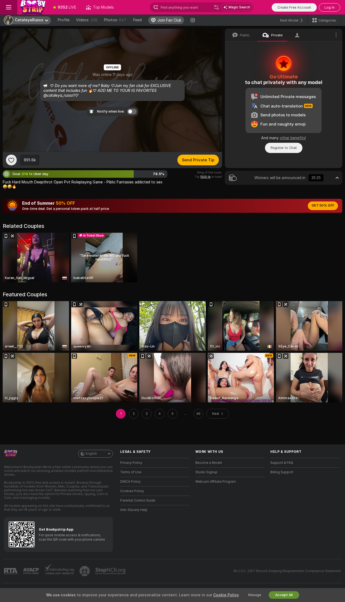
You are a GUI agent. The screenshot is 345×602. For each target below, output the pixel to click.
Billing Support (281, 472)
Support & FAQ (281, 463)
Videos (86, 20)
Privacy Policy (131, 463)
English (91, 453)
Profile (63, 20)
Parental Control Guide (137, 500)
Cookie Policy (226, 595)
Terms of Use (130, 472)
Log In (329, 7)
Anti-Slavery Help (133, 510)
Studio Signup (206, 472)
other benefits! (293, 138)
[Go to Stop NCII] (111, 571)
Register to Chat (284, 148)
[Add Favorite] (11, 160)
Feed (137, 20)
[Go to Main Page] (33, 7)
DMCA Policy (130, 481)
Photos (115, 20)
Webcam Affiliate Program (215, 481)
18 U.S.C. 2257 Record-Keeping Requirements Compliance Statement (287, 571)
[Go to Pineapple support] (85, 571)
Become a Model (208, 463)
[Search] (216, 7)
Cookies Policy (132, 491)
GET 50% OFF (323, 205)
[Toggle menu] (8, 7)
